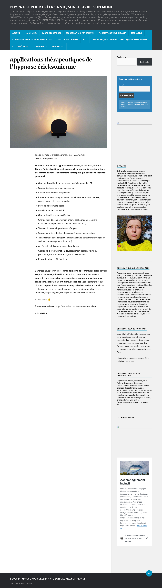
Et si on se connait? (68, 40)
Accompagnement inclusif (112, 33)
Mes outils (136, 33)
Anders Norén (25, 583)
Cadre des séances (51, 33)
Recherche (122, 57)
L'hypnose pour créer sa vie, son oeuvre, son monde (63, 7)
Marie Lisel (31, 33)
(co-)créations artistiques (80, 33)
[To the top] (149, 573)
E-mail (121, 85)
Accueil (16, 33)
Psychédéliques (20, 46)
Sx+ (85, 40)
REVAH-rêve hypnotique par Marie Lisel (32, 40)
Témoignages (40, 46)
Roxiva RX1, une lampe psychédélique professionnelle (119, 40)
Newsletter (58, 46)
